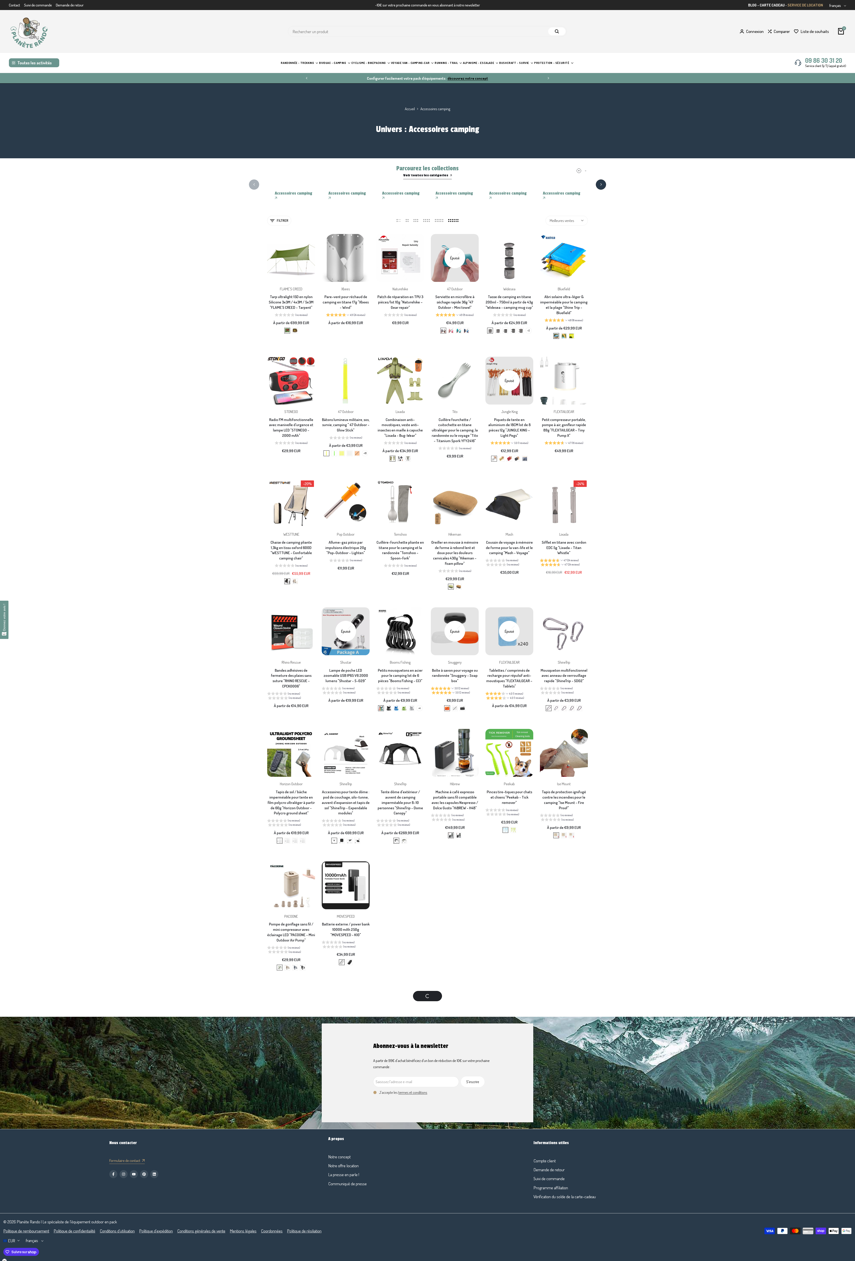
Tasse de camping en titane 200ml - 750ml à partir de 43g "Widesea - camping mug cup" (509, 302)
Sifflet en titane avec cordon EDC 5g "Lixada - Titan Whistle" (564, 547)
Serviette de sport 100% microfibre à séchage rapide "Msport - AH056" (400, 1188)
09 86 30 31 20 (823, 60)
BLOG (752, 5)
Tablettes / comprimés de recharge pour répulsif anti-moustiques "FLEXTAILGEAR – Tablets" (509, 678)
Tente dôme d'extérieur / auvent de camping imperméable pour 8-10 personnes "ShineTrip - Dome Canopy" (400, 802)
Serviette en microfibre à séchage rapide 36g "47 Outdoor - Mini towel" (454, 302)
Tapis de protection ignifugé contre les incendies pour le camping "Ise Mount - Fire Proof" (564, 799)
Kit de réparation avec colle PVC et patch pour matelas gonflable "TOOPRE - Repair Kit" (454, 932)
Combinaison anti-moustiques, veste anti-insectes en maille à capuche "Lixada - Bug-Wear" (400, 427)
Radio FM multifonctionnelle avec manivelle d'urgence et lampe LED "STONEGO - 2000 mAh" (291, 427)
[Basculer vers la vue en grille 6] (453, 220)
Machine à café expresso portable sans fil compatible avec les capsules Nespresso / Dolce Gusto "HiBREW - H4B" (455, 799)
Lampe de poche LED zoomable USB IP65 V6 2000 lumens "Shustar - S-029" (346, 675)
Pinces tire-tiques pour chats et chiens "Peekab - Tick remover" (509, 797)
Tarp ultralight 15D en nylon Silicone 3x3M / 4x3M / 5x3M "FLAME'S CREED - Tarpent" (291, 302)
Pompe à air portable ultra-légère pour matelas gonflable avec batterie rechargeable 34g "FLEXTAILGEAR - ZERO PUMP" (345, 1062)
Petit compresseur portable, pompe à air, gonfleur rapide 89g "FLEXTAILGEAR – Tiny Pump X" (564, 427)
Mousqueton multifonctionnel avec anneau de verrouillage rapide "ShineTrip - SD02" (564, 675)
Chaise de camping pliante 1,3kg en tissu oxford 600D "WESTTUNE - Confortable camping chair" (291, 550)
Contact (14, 5)
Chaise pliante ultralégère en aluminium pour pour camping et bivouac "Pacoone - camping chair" (454, 1191)
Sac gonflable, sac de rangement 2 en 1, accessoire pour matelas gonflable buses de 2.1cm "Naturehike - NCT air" (291, 1062)
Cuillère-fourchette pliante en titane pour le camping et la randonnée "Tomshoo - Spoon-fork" (400, 550)
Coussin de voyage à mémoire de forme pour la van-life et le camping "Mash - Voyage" (509, 547)
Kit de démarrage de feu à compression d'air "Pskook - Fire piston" (291, 1188)
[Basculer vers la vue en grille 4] (426, 220)
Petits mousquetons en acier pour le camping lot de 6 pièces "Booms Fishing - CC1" (400, 675)
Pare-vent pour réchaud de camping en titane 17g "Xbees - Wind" (346, 302)
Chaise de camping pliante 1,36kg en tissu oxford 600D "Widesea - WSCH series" (564, 1188)
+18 (364, 453)
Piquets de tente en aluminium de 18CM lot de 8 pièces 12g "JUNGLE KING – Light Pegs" (509, 427)
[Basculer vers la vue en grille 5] (439, 220)
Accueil (410, 108)
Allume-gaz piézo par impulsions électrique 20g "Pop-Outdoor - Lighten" (345, 547)
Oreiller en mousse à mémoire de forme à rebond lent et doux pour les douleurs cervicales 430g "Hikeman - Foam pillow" (454, 553)
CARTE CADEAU (772, 5)
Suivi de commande (38, 5)
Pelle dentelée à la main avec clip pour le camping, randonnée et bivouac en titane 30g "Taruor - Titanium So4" (400, 935)
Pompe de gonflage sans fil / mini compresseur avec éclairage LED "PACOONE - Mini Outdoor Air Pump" (291, 932)
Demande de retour (70, 5)
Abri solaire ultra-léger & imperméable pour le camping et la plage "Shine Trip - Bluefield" (564, 304)
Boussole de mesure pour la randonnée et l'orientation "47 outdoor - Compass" (509, 1056)
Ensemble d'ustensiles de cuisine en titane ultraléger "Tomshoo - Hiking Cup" (400, 1056)
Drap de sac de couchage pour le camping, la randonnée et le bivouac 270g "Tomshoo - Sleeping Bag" (564, 932)
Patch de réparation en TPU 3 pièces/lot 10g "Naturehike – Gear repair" (400, 302)
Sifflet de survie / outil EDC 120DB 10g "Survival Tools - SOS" (564, 1056)
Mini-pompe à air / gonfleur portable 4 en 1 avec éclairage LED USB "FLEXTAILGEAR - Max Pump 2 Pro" (454, 1059)
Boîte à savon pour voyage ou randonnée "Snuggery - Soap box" (455, 675)
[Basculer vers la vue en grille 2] (407, 220)
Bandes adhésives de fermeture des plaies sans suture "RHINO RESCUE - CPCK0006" (291, 678)
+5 (528, 330)
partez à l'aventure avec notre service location (323, 78)
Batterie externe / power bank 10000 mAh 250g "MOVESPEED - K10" (346, 929)
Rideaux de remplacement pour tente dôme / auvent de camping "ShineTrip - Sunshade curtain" (509, 1191)
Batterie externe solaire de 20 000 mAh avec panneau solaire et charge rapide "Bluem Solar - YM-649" (345, 1191)
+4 (419, 708)
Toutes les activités (34, 62)
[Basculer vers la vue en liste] (398, 220)
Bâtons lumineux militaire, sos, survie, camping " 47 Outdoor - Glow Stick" (345, 425)
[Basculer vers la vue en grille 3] (415, 220)
